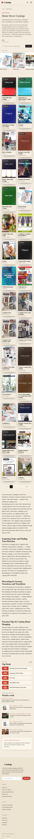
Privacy (8, 836)
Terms (3, 836)
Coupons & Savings (7, 805)
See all (30, 661)
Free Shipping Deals (7, 807)
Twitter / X (5, 820)
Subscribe (26, 778)
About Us (4, 787)
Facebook (4, 818)
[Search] (27, 2)
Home (3, 9)
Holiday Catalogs (6, 809)
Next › (27, 486)
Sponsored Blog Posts (8, 792)
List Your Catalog (6, 789)
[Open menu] (31, 2)
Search (28, 46)
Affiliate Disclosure (7, 796)
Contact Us (5, 794)
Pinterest (4, 824)
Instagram (4, 822)
